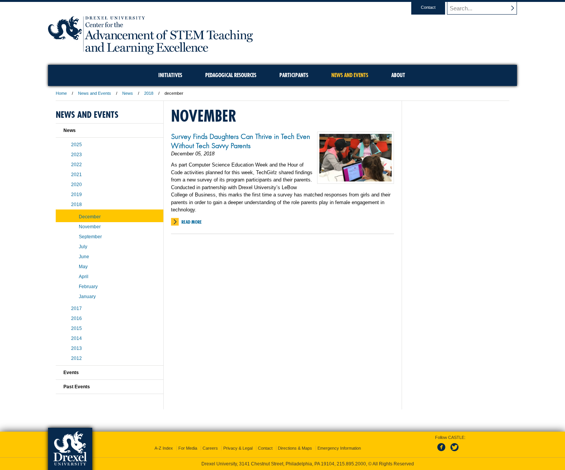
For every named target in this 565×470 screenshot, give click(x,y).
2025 (76, 144)
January (87, 296)
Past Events (76, 386)
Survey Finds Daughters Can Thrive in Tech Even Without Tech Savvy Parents (240, 141)
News (127, 93)
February (88, 286)
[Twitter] (455, 451)
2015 (76, 328)
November (90, 226)
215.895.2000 (351, 464)
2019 (76, 194)
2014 (76, 338)
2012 (76, 358)
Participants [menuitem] (293, 75)
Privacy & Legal (238, 448)
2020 (76, 184)
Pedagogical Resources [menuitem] (230, 75)
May (83, 266)
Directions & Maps (295, 448)
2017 (76, 308)
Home (61, 93)
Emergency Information (339, 448)
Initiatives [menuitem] (170, 75)
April (83, 276)
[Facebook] (443, 451)
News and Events (94, 93)
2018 (148, 93)
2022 (76, 164)
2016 (76, 318)
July (83, 246)
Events (71, 372)
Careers (210, 448)
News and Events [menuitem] (349, 75)
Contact (428, 7)
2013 (76, 348)
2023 (76, 154)
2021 (76, 174)
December (90, 216)
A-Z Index (164, 448)
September (90, 236)
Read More (191, 222)
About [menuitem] (398, 75)
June (84, 256)
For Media (187, 448)
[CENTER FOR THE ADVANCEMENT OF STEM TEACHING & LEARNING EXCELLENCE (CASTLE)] (150, 52)
